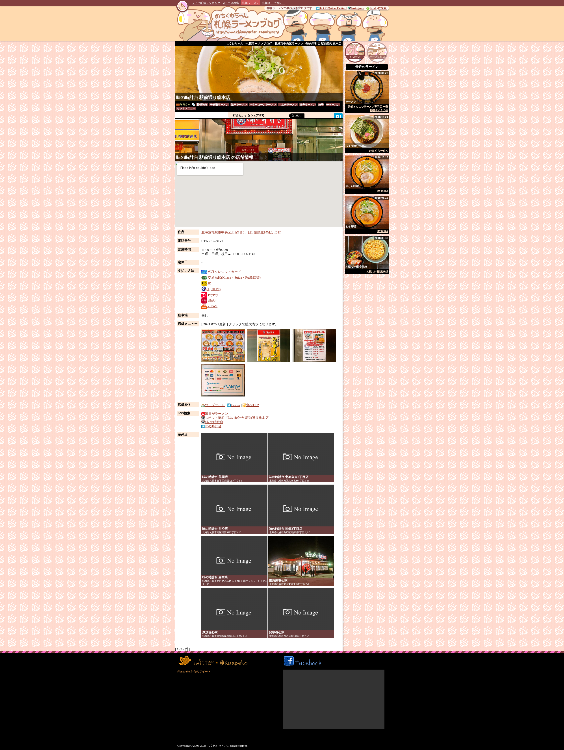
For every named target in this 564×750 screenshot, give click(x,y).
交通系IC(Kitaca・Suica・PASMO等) (234, 277)
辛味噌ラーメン (219, 104)
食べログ (252, 405)
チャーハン (333, 104)
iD (209, 283)
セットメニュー (186, 108)
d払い (211, 300)
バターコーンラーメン (263, 104)
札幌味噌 (202, 104)
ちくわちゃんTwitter (332, 8)
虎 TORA (382, 191)
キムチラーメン (288, 104)
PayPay (212, 294)
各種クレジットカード (224, 272)
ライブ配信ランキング (206, 3)
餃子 (321, 104)
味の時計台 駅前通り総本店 (203, 97)
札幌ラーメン (250, 3)
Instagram (357, 8)
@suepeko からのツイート (194, 671)
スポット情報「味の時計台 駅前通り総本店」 (238, 418)
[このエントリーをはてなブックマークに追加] (338, 117)
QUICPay (214, 289)
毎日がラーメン (216, 413)
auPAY (212, 306)
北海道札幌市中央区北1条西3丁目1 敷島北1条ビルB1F (241, 232)
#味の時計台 (214, 422)
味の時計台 (213, 426)
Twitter (235, 405)
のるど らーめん (378, 150)
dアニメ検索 (231, 3)
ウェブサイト (215, 405)
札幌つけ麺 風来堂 (377, 271)
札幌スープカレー (273, 3)
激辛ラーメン (239, 104)
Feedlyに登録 (378, 8)
